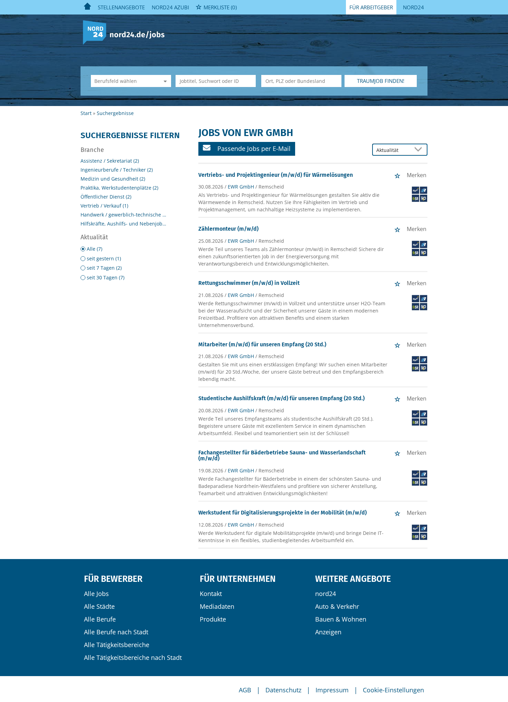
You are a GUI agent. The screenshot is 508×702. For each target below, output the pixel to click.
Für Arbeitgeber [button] (371, 7)
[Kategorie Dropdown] (164, 81)
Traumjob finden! (380, 80)
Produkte (213, 619)
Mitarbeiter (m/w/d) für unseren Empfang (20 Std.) (262, 344)
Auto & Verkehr (337, 606)
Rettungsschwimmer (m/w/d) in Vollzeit (249, 283)
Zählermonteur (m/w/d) (228, 228)
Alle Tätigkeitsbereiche (116, 645)
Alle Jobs (96, 593)
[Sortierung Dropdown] (420, 150)
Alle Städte (99, 606)
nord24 (325, 593)
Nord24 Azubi (170, 7)
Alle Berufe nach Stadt (116, 632)
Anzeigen (328, 632)
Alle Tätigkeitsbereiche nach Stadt (133, 657)
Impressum (332, 690)
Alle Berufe (100, 619)
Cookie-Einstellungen (393, 690)
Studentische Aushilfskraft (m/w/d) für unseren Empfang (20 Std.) (281, 398)
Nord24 (413, 7)
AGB (245, 690)
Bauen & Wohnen (340, 619)
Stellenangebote (121, 7)
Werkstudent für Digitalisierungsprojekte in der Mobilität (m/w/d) (282, 512)
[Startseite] (126, 32)
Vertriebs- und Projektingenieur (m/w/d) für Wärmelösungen (275, 175)
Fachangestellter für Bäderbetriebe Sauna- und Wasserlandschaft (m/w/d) (282, 455)
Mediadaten (217, 606)
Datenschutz (283, 690)
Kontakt (211, 593)
